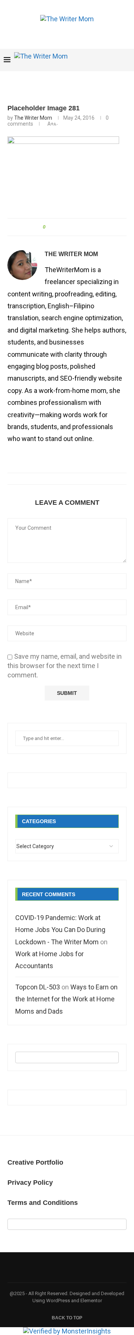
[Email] (100, 60)
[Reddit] (116, 60)
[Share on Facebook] (58, 227)
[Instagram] (84, 60)
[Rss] (123, 60)
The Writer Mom (33, 118)
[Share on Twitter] (66, 227)
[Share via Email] (82, 227)
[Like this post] (49, 227)
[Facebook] (76, 60)
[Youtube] (92, 60)
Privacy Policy (30, 1182)
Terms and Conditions (42, 1202)
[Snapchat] (108, 60)
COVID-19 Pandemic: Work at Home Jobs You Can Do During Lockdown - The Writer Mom (60, 930)
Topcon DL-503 (37, 987)
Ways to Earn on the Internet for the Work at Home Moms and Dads (66, 999)
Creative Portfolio (35, 1162)
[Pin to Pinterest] (74, 227)
